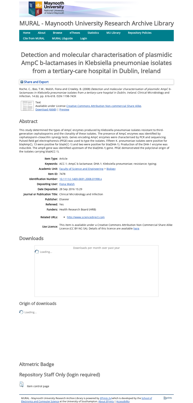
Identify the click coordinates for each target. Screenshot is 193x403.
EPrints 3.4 (105, 398)
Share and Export (36, 82)
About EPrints (106, 401)
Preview (64, 109)
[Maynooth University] (46, 15)
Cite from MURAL (33, 38)
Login (83, 38)
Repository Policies (140, 32)
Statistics (93, 32)
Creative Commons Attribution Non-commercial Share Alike (103, 106)
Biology (111, 169)
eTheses (75, 32)
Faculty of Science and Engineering (81, 169)
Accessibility (123, 401)
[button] (21, 384)
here (136, 228)
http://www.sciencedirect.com (86, 217)
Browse (57, 32)
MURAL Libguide (62, 38)
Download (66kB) (45, 109)
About (41, 32)
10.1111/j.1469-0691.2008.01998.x (80, 179)
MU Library (113, 32)
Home (26, 32)
